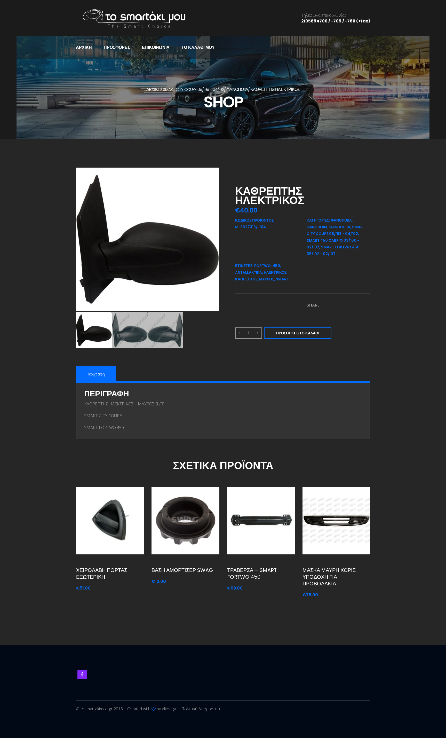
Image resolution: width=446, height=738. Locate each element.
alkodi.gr (169, 709)
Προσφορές (117, 47)
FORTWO (262, 265)
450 (276, 265)
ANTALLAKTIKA (248, 272)
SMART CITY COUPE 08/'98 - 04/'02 (193, 89)
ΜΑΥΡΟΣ (266, 279)
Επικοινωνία (156, 47)
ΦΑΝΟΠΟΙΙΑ (237, 89)
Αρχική (84, 47)
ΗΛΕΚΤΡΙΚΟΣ (275, 272)
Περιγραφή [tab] (96, 374)
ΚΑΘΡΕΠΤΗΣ (246, 279)
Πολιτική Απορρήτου (200, 709)
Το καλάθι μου (198, 47)
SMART (282, 279)
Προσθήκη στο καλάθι (297, 333)
